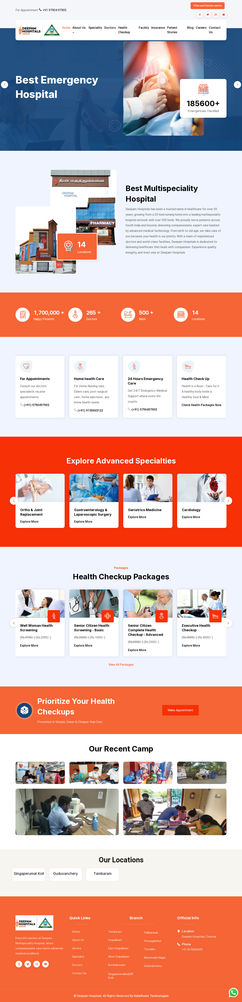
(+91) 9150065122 (41, 410)
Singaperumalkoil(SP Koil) (120, 976)
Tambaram (115, 931)
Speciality (95, 27)
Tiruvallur (149, 949)
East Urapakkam (118, 948)
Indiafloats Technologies (151, 996)
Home (66, 27)
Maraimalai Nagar (155, 957)
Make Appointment (180, 710)
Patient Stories (172, 30)
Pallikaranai (151, 932)
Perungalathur (152, 941)
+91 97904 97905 (54, 10)
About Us (79, 27)
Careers (201, 27)
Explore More (38, 521)
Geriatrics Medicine (99, 510)
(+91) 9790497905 (95, 409)
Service (76, 948)
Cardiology (146, 510)
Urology (197, 510)
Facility (144, 27)
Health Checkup (124, 30)
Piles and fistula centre (208, 5)
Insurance (158, 27)
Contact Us (215, 30)
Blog (190, 27)
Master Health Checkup (215, 626)
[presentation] (4, 84)
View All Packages (121, 664)
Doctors (110, 27)
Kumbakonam (116, 965)
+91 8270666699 (192, 949)
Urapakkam (115, 940)
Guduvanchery (153, 966)
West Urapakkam (118, 956)
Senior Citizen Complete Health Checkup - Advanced (105, 630)
